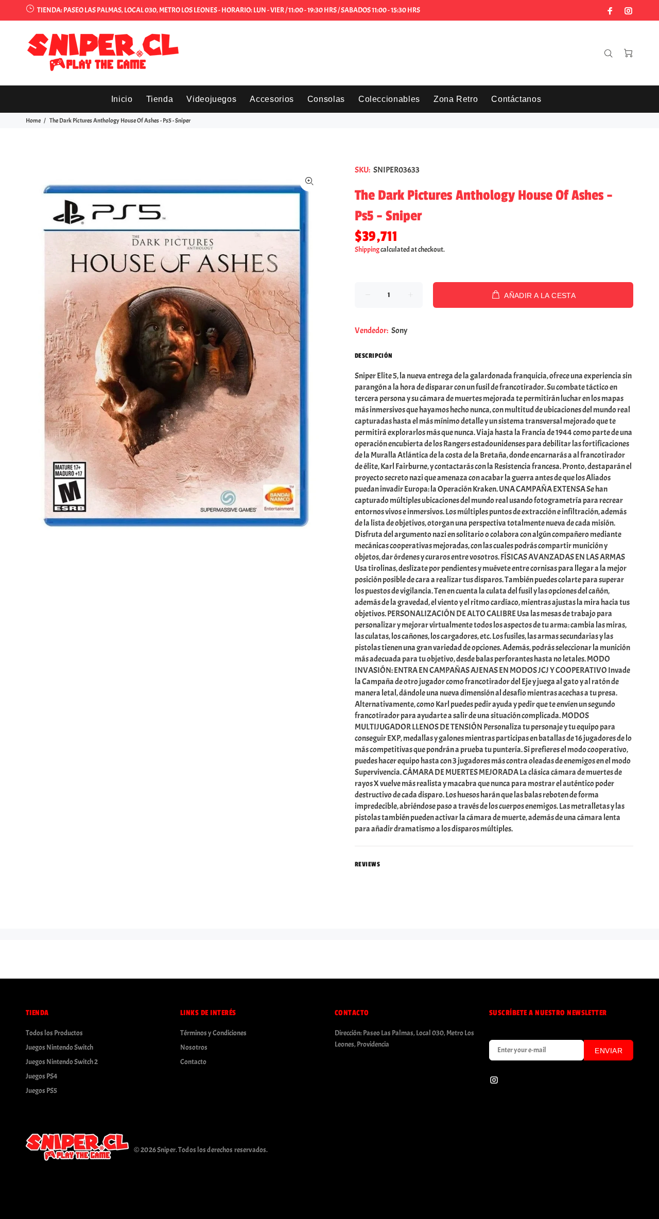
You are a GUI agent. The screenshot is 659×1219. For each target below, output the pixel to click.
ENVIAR (608, 1051)
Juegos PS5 (41, 1090)
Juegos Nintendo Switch (59, 1047)
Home (33, 120)
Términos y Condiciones (213, 1033)
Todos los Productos (54, 1033)
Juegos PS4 (42, 1076)
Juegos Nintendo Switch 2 (62, 1061)
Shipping (367, 249)
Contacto (193, 1061)
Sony (399, 330)
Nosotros (193, 1047)
